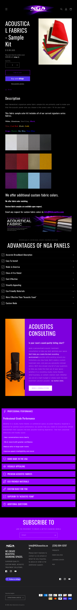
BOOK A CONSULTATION (40, 388)
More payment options (17, 84)
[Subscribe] (55, 535)
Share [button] (10, 90)
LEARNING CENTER (58, 560)
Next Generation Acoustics (17, 605)
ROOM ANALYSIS (57, 555)
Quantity (7, 61)
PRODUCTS (55, 550)
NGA (53, 564)
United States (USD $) (14, 597)
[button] (6, 9)
